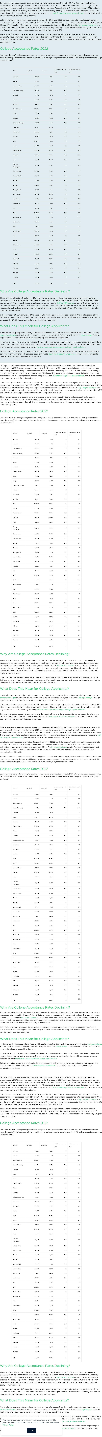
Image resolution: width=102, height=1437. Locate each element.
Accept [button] (32, 1430)
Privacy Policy (8, 1425)
